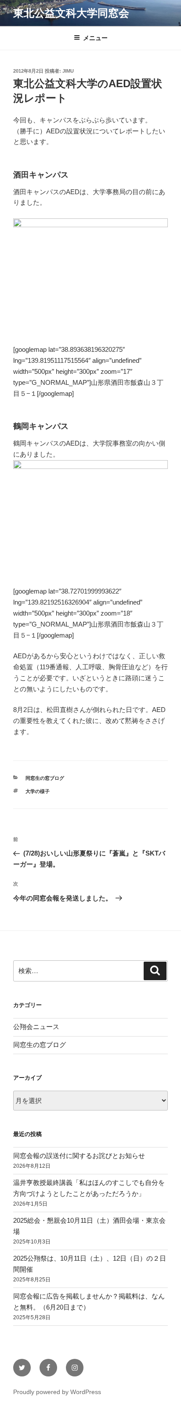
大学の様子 (37, 791)
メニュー (95, 37)
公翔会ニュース (36, 1026)
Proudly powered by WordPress (57, 1391)
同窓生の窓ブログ (44, 778)
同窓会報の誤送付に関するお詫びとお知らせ (79, 1155)
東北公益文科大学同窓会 (71, 13)
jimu (68, 71)
